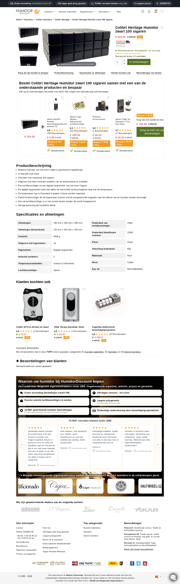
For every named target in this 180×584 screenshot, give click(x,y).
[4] (60, 130)
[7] (126, 130)
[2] (54, 130)
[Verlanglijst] (162, 12)
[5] (62, 130)
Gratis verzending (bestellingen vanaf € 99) (46, 392)
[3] (57, 130)
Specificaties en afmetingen (92, 73)
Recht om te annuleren (53, 540)
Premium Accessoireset (99, 118)
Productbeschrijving (64, 73)
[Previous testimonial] (22, 444)
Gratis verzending (32, 3)
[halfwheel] (151, 486)
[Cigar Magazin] (120, 486)
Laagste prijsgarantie (108, 400)
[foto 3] (28, 61)
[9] (83, 128)
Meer (119, 12)
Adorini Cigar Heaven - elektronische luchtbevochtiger (77, 120)
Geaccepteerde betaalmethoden (57, 544)
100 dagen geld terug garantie (72, 3)
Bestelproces (22, 546)
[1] (52, 130)
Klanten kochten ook (121, 73)
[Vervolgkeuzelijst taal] (158, 576)
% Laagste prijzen (142, 3)
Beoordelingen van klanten (149, 73)
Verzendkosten (22, 542)
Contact (19, 528)
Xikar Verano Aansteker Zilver (69, 327)
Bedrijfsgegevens (50, 548)
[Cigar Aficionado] (28, 486)
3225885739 (165, 3)
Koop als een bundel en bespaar (33, 73)
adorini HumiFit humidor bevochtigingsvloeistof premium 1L (57, 122)
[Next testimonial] (158, 444)
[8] (82, 128)
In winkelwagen (138, 62)
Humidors (113, 352)
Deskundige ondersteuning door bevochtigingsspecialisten (128, 410)
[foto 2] (28, 47)
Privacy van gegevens (26, 554)
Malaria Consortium (74, 575)
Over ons (47, 528)
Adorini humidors (132, 352)
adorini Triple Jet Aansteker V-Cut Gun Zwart (122, 121)
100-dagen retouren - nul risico (113, 392)
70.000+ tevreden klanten (111, 4)
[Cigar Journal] (59, 486)
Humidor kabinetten (94, 352)
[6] (79, 128)
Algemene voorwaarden (26, 550)
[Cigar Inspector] (90, 486)
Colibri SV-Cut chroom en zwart (32, 327)
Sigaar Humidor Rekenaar (54, 551)
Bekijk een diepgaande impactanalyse (106, 581)
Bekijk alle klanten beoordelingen (138, 549)
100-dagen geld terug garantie (56, 532)
